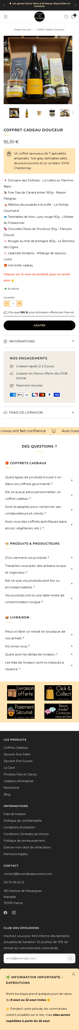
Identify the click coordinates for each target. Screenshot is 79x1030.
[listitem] (39, 5)
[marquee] (39, 431)
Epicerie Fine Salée (17, 754)
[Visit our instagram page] (14, 912)
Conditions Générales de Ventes (26, 834)
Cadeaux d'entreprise (18, 781)
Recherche (11, 788)
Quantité (9, 297)
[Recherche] (66, 17)
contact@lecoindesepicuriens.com (28, 874)
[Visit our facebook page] (5, 912)
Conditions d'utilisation (19, 827)
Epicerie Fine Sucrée (18, 761)
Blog (7, 794)
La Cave (9, 768)
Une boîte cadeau (20, 265)
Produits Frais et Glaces (20, 774)
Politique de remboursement (24, 841)
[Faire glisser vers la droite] (72, 113)
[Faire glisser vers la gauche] (6, 113)
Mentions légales (16, 854)
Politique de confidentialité (23, 821)
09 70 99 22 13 (14, 882)
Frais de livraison (15, 814)
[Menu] (6, 17)
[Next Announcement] (75, 5)
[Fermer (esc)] (73, 974)
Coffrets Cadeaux (16, 747)
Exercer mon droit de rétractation (27, 847)
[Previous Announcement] (3, 5)
